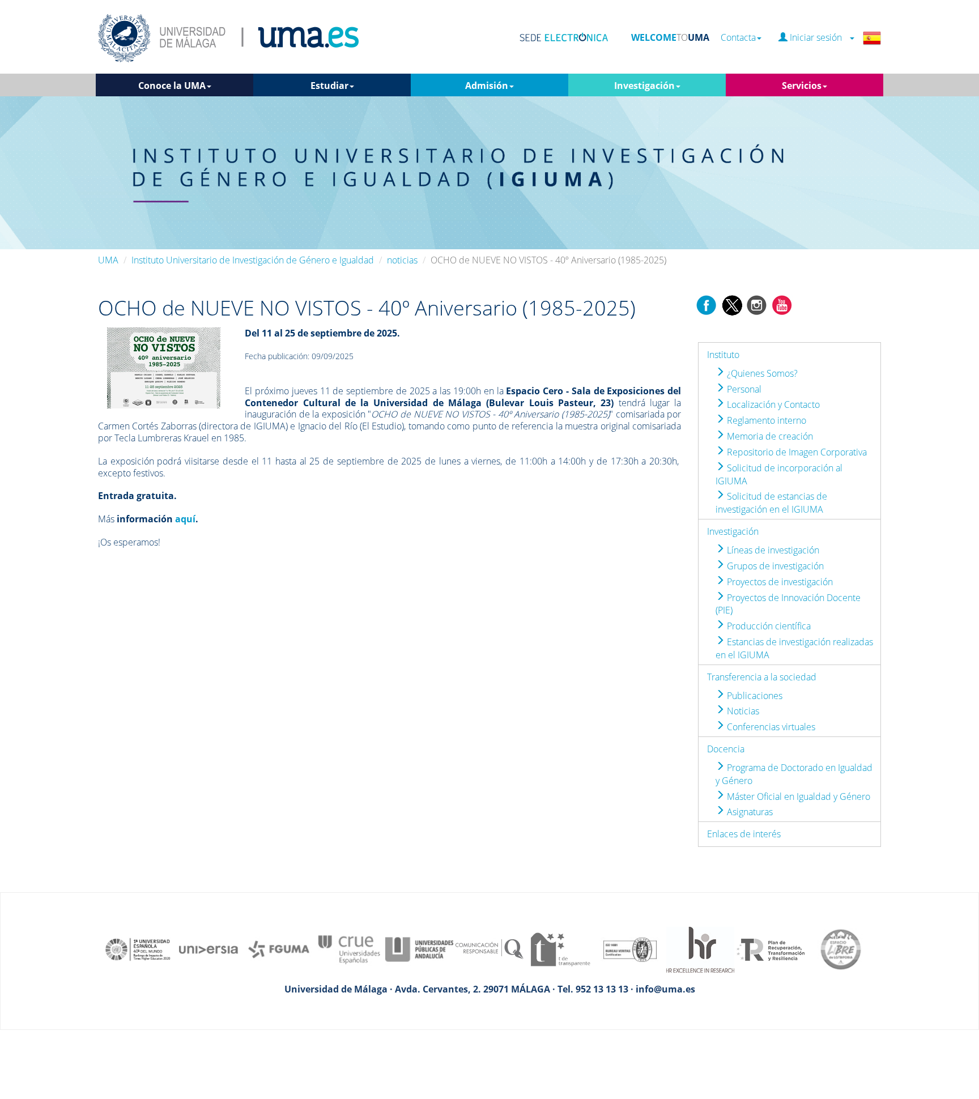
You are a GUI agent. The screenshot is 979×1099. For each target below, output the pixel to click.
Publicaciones (753, 695)
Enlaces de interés (744, 834)
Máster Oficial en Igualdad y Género (797, 796)
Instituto (723, 354)
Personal (743, 389)
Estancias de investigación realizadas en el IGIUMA (794, 648)
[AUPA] (419, 949)
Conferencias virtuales (770, 727)
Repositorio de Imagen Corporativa (796, 452)
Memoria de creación (769, 436)
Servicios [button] (801, 85)
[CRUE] (349, 949)
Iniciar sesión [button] (818, 38)
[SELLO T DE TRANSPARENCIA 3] (560, 949)
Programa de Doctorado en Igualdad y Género (794, 774)
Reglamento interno (765, 420)
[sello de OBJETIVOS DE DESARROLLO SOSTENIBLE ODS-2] (138, 949)
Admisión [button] (486, 85)
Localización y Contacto (772, 404)
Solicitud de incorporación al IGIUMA (779, 474)
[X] (731, 304)
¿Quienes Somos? (761, 373)
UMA (108, 260)
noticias (402, 260)
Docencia (725, 749)
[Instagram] (757, 304)
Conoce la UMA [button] (172, 85)
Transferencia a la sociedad (761, 677)
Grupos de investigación (774, 566)
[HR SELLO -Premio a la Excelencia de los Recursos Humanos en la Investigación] (700, 949)
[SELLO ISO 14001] (630, 949)
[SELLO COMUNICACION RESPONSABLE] (489, 949)
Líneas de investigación (772, 550)
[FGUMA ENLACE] (279, 949)
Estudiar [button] (329, 85)
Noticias (742, 711)
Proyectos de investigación (779, 582)
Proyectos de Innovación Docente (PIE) (788, 604)
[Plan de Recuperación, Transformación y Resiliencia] (771, 949)
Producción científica (768, 626)
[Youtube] (782, 304)
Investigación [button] (644, 85)
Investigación (733, 531)
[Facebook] (706, 304)
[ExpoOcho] (163, 367)
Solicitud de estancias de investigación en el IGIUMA (771, 503)
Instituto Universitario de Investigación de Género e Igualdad (252, 260)
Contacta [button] (738, 38)
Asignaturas (749, 812)
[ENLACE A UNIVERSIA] (208, 949)
